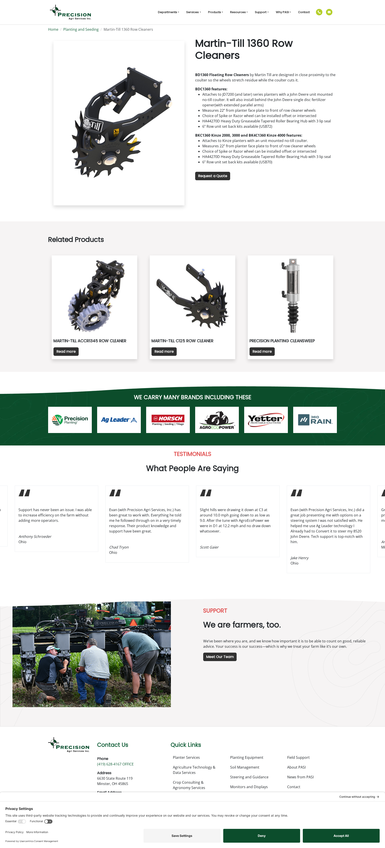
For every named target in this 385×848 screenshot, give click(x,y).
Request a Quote (212, 175)
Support (260, 12)
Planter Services (186, 757)
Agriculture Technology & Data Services (194, 770)
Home (53, 29)
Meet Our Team (220, 656)
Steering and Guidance (249, 777)
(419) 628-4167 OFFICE (115, 764)
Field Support (298, 757)
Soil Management (244, 767)
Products (214, 12)
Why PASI (282, 12)
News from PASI (300, 777)
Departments (167, 12)
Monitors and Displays (249, 786)
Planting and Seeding (81, 29)
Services (192, 12)
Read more (66, 351)
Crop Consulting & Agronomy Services (189, 785)
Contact (304, 12)
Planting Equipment (246, 757)
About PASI (296, 767)
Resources (238, 12)
